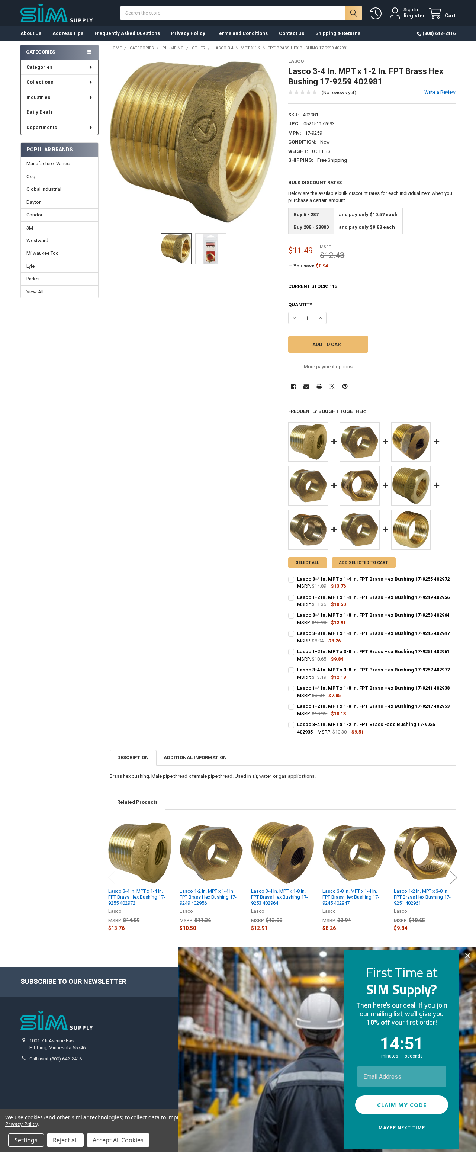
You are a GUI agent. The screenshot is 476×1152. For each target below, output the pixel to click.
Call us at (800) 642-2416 (55, 1059)
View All (35, 292)
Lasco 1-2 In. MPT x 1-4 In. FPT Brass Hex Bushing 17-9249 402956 (208, 897)
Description (133, 757)
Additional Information (195, 757)
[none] (193, 142)
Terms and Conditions (242, 33)
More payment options (328, 366)
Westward (37, 240)
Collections (39, 82)
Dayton (34, 202)
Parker (33, 279)
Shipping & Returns (337, 33)
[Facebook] (293, 386)
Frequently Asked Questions (127, 33)
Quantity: (301, 304)
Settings (26, 1140)
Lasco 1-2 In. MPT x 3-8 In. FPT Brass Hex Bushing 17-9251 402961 (422, 897)
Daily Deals (39, 112)
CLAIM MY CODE (402, 1104)
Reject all (65, 1140)
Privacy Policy (188, 33)
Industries (38, 97)
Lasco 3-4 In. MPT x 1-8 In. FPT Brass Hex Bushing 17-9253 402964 (279, 897)
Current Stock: (312, 286)
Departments (41, 127)
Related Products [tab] (137, 802)
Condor (34, 215)
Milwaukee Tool (43, 253)
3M (29, 228)
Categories (39, 67)
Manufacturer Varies (48, 163)
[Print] (319, 386)
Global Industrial (43, 189)
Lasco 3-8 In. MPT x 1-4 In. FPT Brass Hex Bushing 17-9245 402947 (350, 897)
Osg (30, 176)
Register (414, 16)
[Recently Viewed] (377, 13)
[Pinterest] (345, 386)
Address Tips (67, 33)
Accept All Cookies (118, 1140)
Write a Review (440, 92)
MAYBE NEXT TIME (402, 1127)
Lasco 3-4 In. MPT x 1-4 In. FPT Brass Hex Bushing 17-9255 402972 (136, 897)
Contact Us (291, 33)
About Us (30, 33)
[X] (332, 386)
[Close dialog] (468, 955)
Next (453, 877)
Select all (307, 562)
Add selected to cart (363, 562)
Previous (111, 877)
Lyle (30, 266)
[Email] (306, 386)
